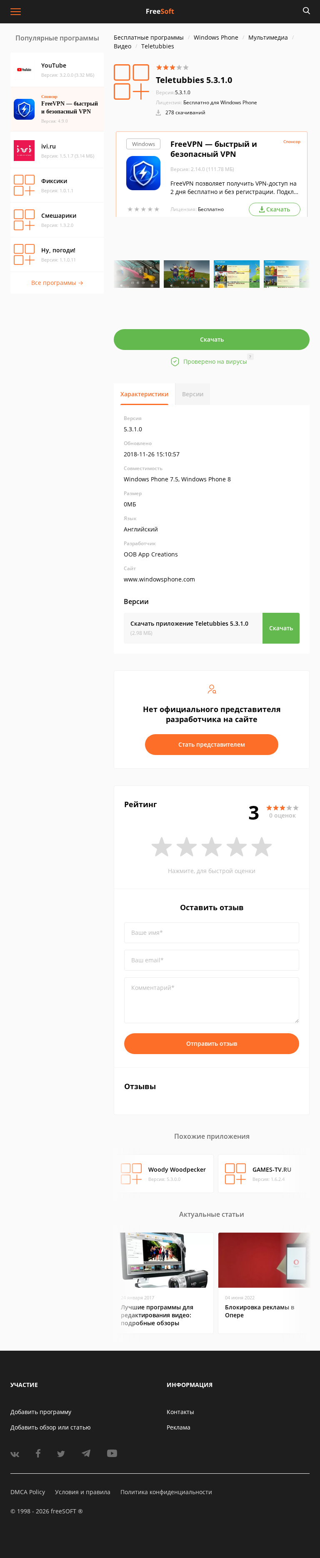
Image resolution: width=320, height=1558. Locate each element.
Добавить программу (40, 1412)
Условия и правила (82, 1492)
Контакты (180, 1412)
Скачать (212, 339)
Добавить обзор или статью (50, 1427)
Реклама (178, 1427)
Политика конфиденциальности (166, 1492)
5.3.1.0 (173, 92)
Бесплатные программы (149, 37)
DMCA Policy (27, 1492)
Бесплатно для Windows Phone (220, 102)
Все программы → (57, 283)
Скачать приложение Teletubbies (189, 623)
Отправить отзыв (211, 1043)
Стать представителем (211, 744)
